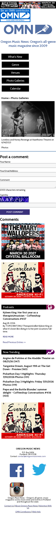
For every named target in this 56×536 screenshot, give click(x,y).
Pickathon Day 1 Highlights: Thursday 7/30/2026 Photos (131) (24, 375)
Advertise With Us (39, 507)
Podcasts (8, 307)
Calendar (15, 88)
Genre (15, 64)
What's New (15, 56)
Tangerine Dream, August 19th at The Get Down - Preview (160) (26, 367)
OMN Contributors (23, 512)
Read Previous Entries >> (14, 342)
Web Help (36, 512)
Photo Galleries (15, 80)
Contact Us (9, 506)
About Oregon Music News (26, 506)
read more (8, 336)
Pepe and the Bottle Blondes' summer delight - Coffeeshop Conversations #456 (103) (27, 392)
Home (5, 98)
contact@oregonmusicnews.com (32, 456)
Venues (15, 72)
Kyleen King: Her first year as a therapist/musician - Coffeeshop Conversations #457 (21, 315)
